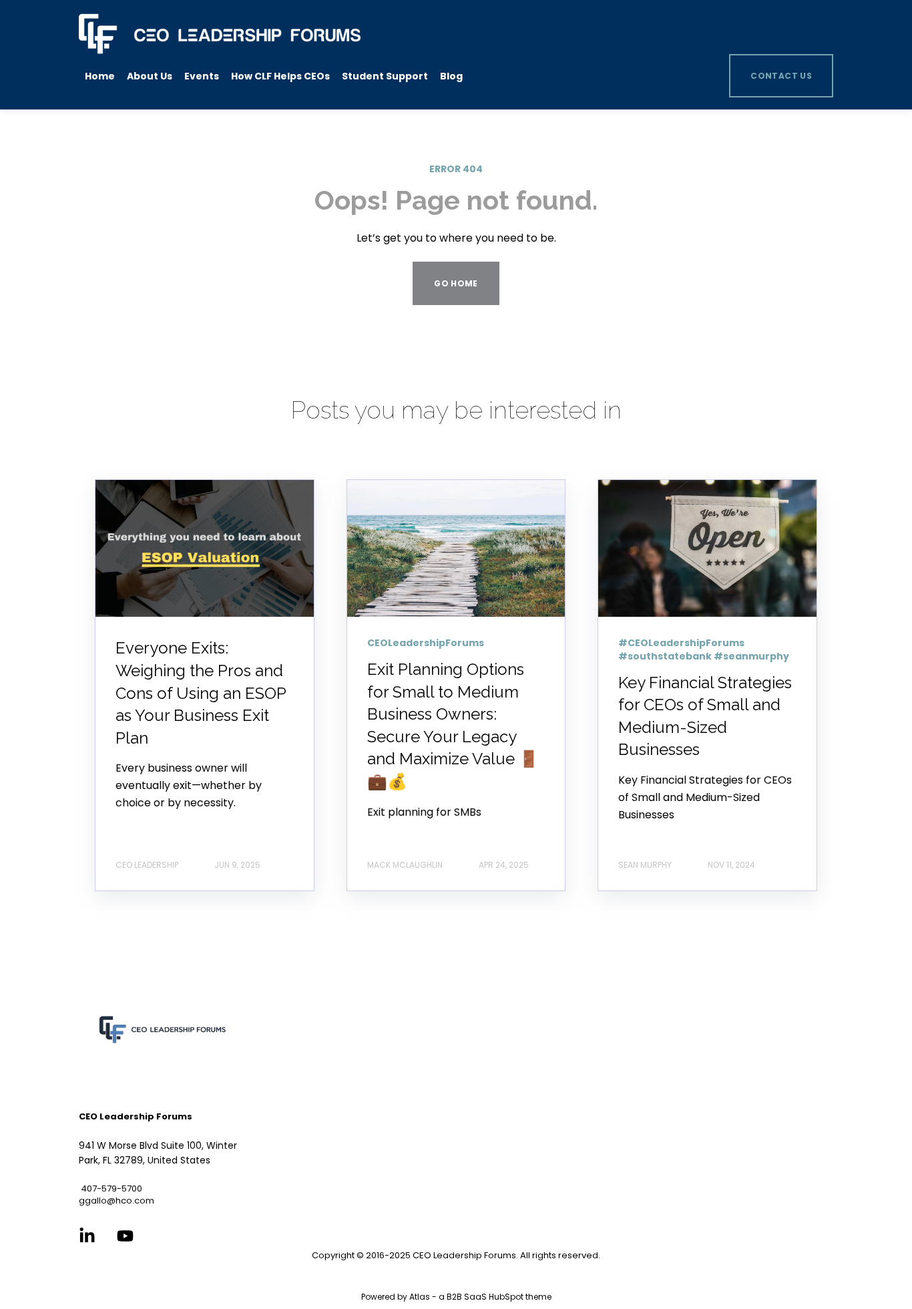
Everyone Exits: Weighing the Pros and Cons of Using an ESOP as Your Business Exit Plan (201, 692)
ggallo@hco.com (116, 1200)
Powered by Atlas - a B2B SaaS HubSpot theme (456, 1296)
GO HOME (456, 283)
